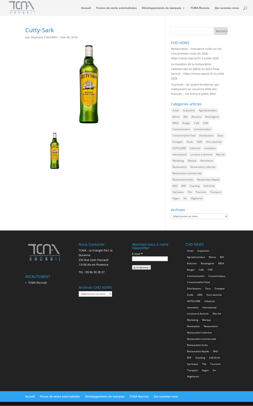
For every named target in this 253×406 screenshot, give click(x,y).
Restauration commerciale (187, 173)
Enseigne (178, 142)
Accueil (86, 8)
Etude (190, 142)
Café (196, 123)
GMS (199, 142)
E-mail (137, 254)
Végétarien (197, 198)
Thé (190, 192)
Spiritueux (178, 192)
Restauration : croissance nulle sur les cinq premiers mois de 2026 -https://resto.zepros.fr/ (196, 53)
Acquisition (189, 110)
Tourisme (201, 192)
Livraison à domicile (201, 154)
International (180, 154)
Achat (176, 110)
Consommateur (202, 129)
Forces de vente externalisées (116, 8)
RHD (175, 186)
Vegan (176, 198)
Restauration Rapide (208, 179)
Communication (181, 129)
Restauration (180, 167)
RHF (183, 186)
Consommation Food (184, 135)
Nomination (206, 160)
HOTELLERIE (179, 148)
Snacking (195, 186)
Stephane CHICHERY (44, 37)
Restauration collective (203, 167)
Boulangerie (212, 116)
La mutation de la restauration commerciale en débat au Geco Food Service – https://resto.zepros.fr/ (195, 69)
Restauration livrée (183, 179)
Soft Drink (209, 186)
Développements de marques (161, 8)
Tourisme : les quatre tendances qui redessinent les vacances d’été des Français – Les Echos (195, 89)
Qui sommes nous (227, 8)
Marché (220, 154)
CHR (205, 123)
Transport (215, 192)
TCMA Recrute (200, 8)
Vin (185, 198)
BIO (186, 116)
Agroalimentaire (208, 110)
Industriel (195, 148)
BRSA (175, 123)
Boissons (196, 116)
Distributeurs (206, 135)
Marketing (178, 160)
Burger (186, 123)
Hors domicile (213, 142)
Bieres (176, 116)
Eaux (220, 135)
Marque (192, 160)
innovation (210, 148)
